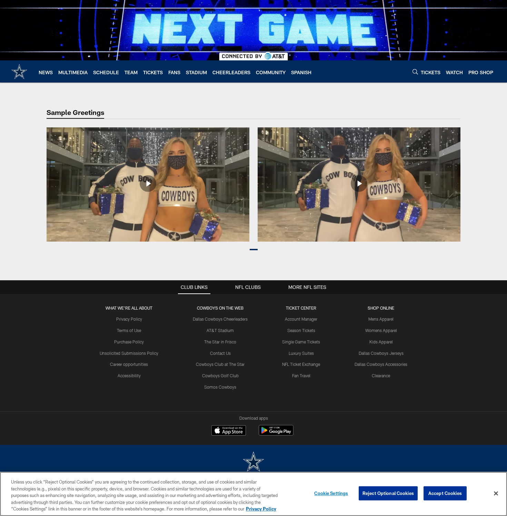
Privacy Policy (129, 319)
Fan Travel (301, 375)
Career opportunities (129, 364)
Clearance (381, 375)
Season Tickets (301, 330)
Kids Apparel (381, 341)
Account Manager (301, 319)
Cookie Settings (331, 493)
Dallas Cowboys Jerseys (381, 353)
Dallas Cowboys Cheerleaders (220, 319)
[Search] (415, 71)
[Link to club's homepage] (19, 71)
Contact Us (220, 353)
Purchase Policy (129, 341)
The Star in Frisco (220, 341)
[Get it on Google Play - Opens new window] (276, 433)
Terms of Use (129, 330)
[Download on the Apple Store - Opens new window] (228, 431)
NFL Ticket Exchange (301, 364)
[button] (253, 249)
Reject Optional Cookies (388, 493)
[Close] (496, 493)
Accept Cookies (445, 493)
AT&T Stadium (220, 330)
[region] (253, 494)
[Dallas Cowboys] (253, 462)
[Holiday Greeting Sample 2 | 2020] (359, 184)
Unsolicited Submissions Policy (129, 353)
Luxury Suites (301, 353)
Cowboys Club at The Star (220, 364)
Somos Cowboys (220, 386)
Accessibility (129, 375)
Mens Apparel (381, 319)
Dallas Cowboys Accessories (381, 364)
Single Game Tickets (301, 341)
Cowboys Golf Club (220, 375)
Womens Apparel (381, 330)
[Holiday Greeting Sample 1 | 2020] (148, 184)
